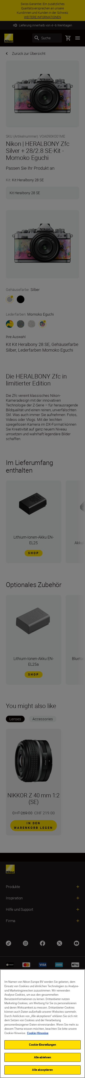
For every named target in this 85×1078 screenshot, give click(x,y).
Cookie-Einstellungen (42, 1045)
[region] (42, 1023)
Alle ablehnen (42, 1057)
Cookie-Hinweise (37, 1033)
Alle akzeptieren (42, 1070)
